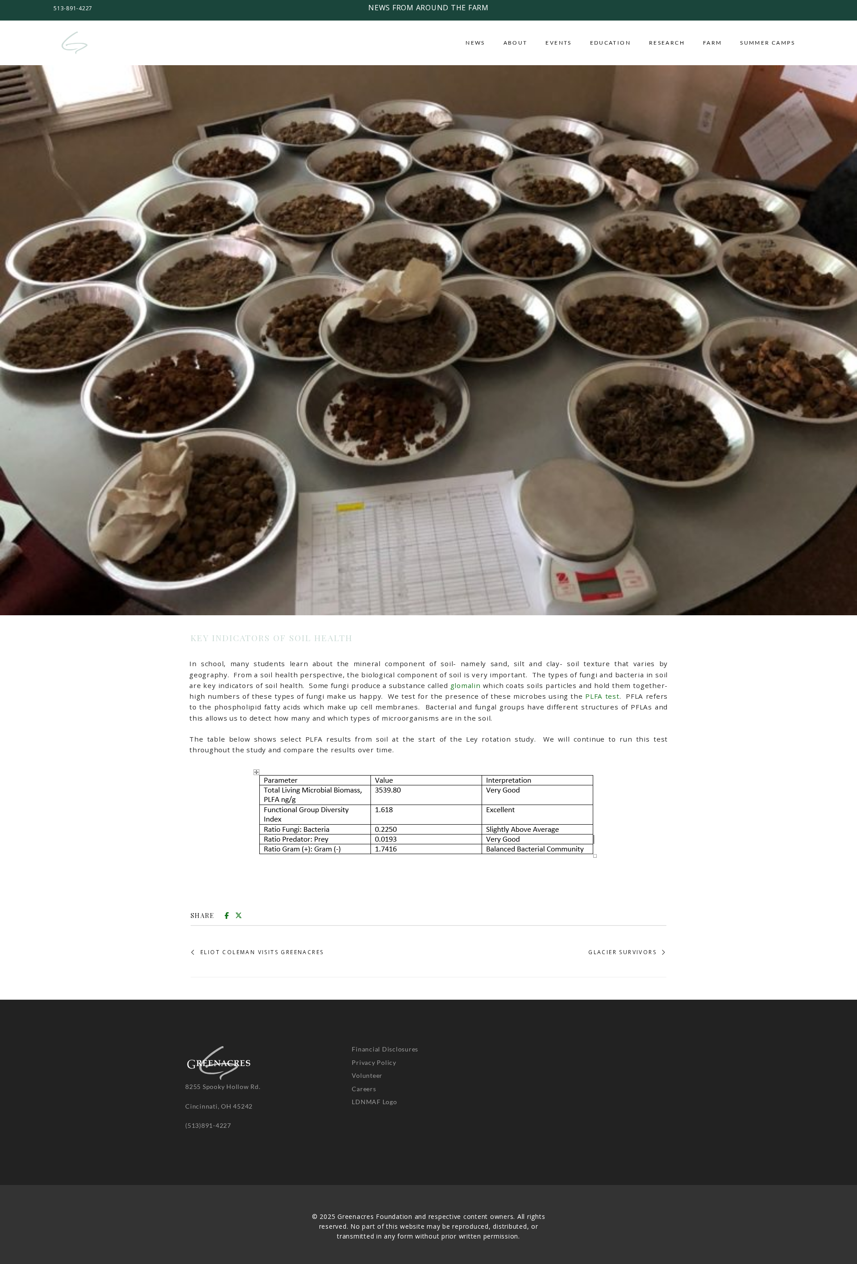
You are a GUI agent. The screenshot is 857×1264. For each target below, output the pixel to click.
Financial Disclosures (385, 1049)
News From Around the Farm (428, 8)
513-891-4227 (73, 8)
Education (610, 42)
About (515, 42)
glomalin (465, 685)
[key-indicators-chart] (428, 815)
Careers (364, 1089)
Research (667, 42)
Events (558, 42)
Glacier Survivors (622, 952)
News (475, 42)
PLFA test (602, 696)
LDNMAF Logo (374, 1101)
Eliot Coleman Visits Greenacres (262, 952)
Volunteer (367, 1075)
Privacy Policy (374, 1062)
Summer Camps (767, 42)
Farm (712, 42)
